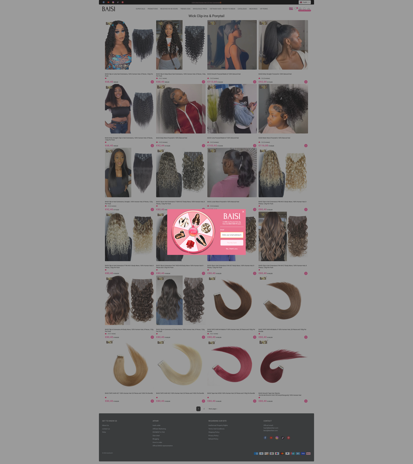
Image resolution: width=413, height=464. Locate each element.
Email (222, 230)
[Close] (243, 211)
